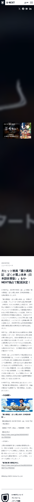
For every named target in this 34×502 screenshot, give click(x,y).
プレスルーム (16, 498)
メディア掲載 (16, 501)
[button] (31, 2)
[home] (7, 2)
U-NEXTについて (17, 495)
